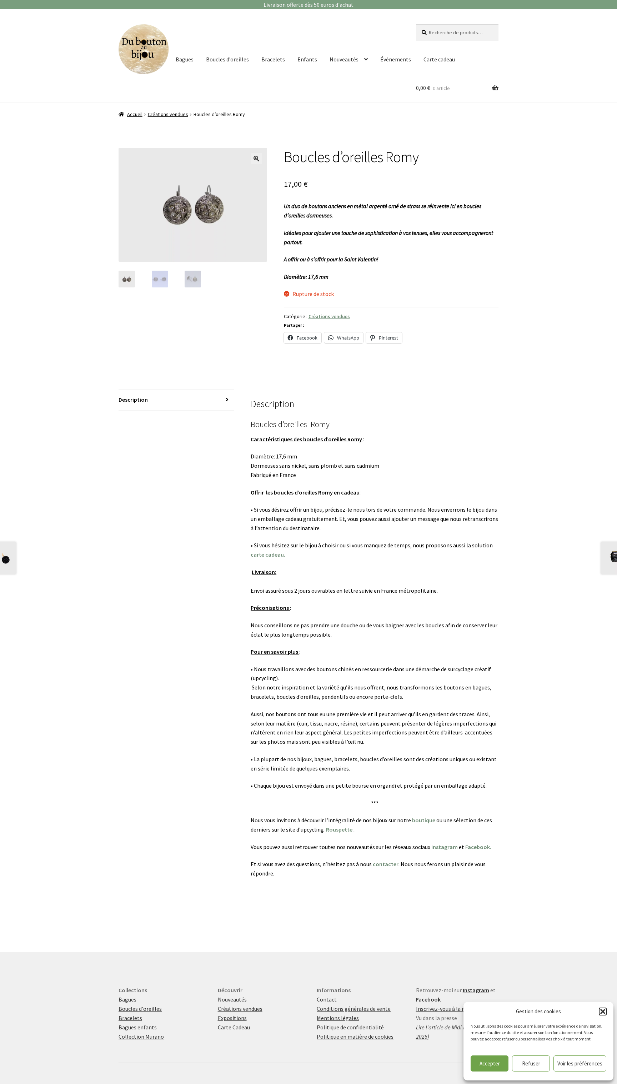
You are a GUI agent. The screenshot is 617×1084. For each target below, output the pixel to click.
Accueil (134, 114)
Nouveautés (344, 59)
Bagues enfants (138, 1027)
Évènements (395, 59)
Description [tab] (133, 399)
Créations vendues (168, 114)
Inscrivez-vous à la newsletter (452, 1008)
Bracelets (273, 59)
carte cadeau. (268, 554)
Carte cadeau (439, 59)
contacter (385, 864)
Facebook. (478, 846)
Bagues (185, 59)
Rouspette (339, 829)
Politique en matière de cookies (355, 1036)
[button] (602, 1011)
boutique (423, 820)
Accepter (490, 1063)
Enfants (307, 59)
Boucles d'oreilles (140, 1008)
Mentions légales (338, 1018)
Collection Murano (141, 1036)
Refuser (531, 1063)
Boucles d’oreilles (227, 59)
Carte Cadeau (234, 1027)
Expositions (232, 1018)
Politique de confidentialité (350, 1027)
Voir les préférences (579, 1063)
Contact (327, 999)
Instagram (444, 846)
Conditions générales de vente (354, 1008)
